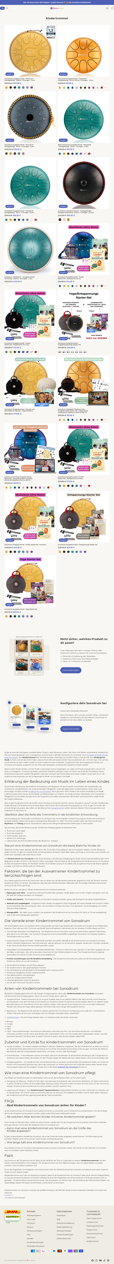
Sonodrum (13, 1260)
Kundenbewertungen (35, 1242)
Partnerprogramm (34, 1215)
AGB (58, 1219)
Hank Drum (91, 1238)
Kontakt (30, 1239)
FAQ (28, 1235)
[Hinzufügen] (53, 272)
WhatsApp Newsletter (35, 1246)
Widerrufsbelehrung (64, 1227)
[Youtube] (100, 1260)
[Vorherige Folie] (7, 50)
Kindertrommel (92, 1241)
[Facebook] (92, 1260)
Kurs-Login (31, 1219)
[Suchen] (7, 8)
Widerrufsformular (64, 1239)
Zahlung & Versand (64, 1231)
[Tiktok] (104, 1260)
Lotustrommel (92, 1222)
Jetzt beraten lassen (71, 670)
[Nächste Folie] (52, 50)
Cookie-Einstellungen (65, 1235)
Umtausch (31, 1223)
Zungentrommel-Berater (3, 8)
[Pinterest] (108, 1260)
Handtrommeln (13, 1017)
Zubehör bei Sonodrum (68, 1067)
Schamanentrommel (95, 1234)
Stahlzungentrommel (95, 1226)
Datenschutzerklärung (65, 1223)
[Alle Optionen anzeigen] (105, 87)
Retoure (30, 1227)
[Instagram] (96, 1260)
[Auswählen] (53, 73)
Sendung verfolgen (34, 1231)
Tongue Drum (92, 1230)
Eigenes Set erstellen (71, 729)
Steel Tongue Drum (94, 1218)
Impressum (61, 1215)
